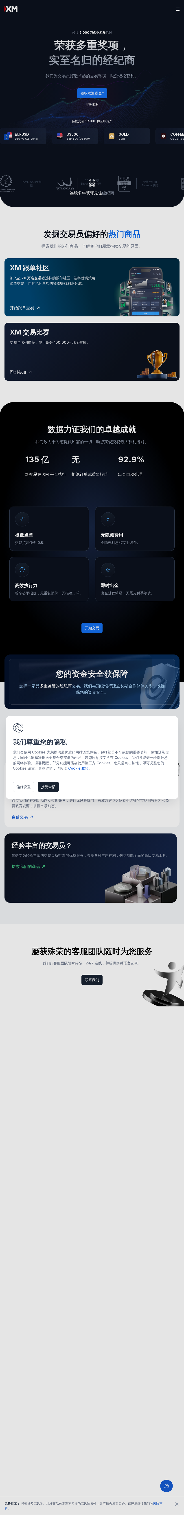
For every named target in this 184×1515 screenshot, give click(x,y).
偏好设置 (23, 787)
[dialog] (92, 757)
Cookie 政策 (78, 768)
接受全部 (48, 787)
